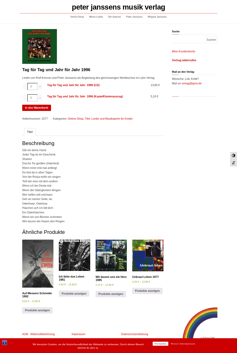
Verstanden (160, 343)
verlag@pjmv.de (192, 83)
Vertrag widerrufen (184, 60)
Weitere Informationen (183, 343)
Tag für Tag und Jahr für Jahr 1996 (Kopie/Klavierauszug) (85, 96)
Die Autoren (114, 16)
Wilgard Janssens (157, 16)
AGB (25, 334)
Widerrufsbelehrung (42, 334)
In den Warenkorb (36, 107)
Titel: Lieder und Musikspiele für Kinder (109, 118)
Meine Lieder (96, 16)
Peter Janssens (134, 16)
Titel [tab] (30, 131)
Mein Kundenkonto (183, 51)
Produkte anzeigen (37, 310)
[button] (25, 86)
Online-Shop (77, 16)
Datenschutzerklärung (134, 334)
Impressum (78, 334)
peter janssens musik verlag (118, 7)
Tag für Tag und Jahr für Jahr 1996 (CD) (73, 85)
